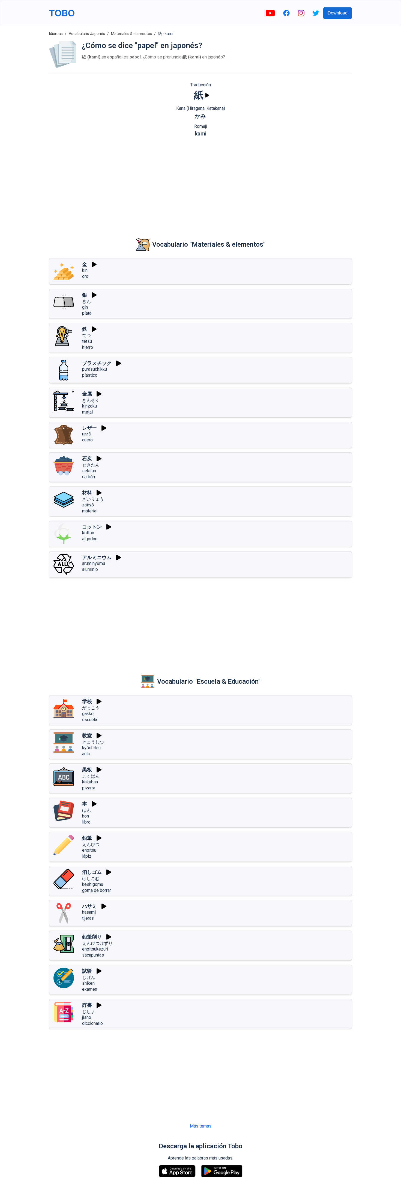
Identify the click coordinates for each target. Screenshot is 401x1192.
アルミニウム (97, 557)
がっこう (91, 707)
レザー (89, 428)
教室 (87, 735)
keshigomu (92, 884)
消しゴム (92, 872)
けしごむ (91, 878)
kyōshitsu (91, 747)
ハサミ (89, 906)
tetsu (87, 341)
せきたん (91, 465)
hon (85, 816)
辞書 (87, 1005)
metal (87, 412)
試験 (87, 971)
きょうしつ (93, 742)
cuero (87, 439)
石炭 (87, 458)
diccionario (92, 1023)
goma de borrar (96, 890)
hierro (87, 347)
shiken (88, 983)
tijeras (88, 918)
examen (89, 989)
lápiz (86, 856)
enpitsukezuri (95, 949)
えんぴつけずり (97, 943)
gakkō (88, 713)
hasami (89, 912)
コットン (92, 527)
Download (338, 13)
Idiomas (56, 33)
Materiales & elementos (131, 33)
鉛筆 (87, 838)
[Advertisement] (200, 183)
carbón (88, 476)
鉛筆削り (92, 937)
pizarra (88, 787)
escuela (89, 719)
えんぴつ (91, 844)
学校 (87, 701)
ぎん (86, 301)
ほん (86, 810)
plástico (89, 375)
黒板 (87, 769)
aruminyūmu (93, 563)
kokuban (90, 781)
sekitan (89, 470)
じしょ (88, 1011)
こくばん (91, 776)
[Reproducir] (207, 95)
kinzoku (89, 406)
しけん (88, 977)
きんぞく (91, 400)
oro (85, 276)
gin (85, 307)
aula (86, 753)
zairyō (88, 505)
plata (86, 313)
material (89, 511)
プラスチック (97, 363)
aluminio (90, 569)
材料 (87, 492)
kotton (88, 532)
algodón (89, 538)
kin (85, 270)
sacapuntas (93, 955)
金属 (87, 394)
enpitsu (89, 850)
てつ (86, 335)
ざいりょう (93, 499)
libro (86, 822)
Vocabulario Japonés (87, 33)
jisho (86, 1017)
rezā (86, 433)
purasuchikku (94, 369)
